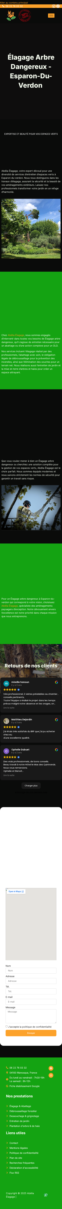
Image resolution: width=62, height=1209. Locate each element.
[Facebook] (54, 6)
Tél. (7, 986)
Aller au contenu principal (14, 2)
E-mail (9, 997)
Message (10, 1007)
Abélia (4, 605)
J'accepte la (29, 1026)
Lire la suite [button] (8, 707)
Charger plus (31, 785)
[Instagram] (58, 6)
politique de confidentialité (36, 1026)
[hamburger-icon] (51, 15)
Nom (8, 966)
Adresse (10, 976)
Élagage (13, 605)
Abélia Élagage (16, 335)
